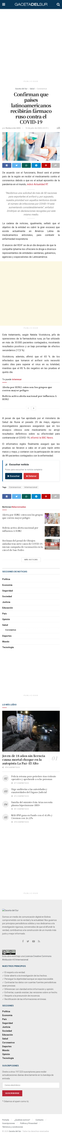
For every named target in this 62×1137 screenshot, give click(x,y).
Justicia (6, 602)
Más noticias (31, 560)
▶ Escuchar (14, 476)
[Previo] (28, 408)
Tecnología (8, 647)
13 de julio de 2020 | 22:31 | (36, 128)
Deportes (7, 636)
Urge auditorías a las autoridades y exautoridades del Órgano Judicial (29, 791)
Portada (5, 1120)
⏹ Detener (31, 476)
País (4, 613)
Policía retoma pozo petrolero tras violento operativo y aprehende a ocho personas (33, 778)
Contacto (39, 1120)
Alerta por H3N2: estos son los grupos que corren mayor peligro (27, 389)
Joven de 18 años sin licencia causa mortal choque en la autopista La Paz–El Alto (23, 759)
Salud (32, 89)
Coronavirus (42, 89)
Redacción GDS (13, 128)
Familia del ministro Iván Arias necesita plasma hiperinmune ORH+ (32, 804)
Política (6, 579)
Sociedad (7, 596)
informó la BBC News (42, 437)
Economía (7, 585)
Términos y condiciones (12, 1127)
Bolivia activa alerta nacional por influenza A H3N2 (20, 529)
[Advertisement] (31, 43)
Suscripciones (8, 1123)
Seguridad (7, 591)
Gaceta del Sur (21, 89)
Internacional (30, 487)
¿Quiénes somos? (22, 1120)
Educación (7, 608)
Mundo (5, 641)
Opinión (6, 619)
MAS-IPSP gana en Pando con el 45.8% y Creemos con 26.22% (31, 817)
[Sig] (33, 408)
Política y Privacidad (28, 1123)
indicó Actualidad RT (37, 184)
